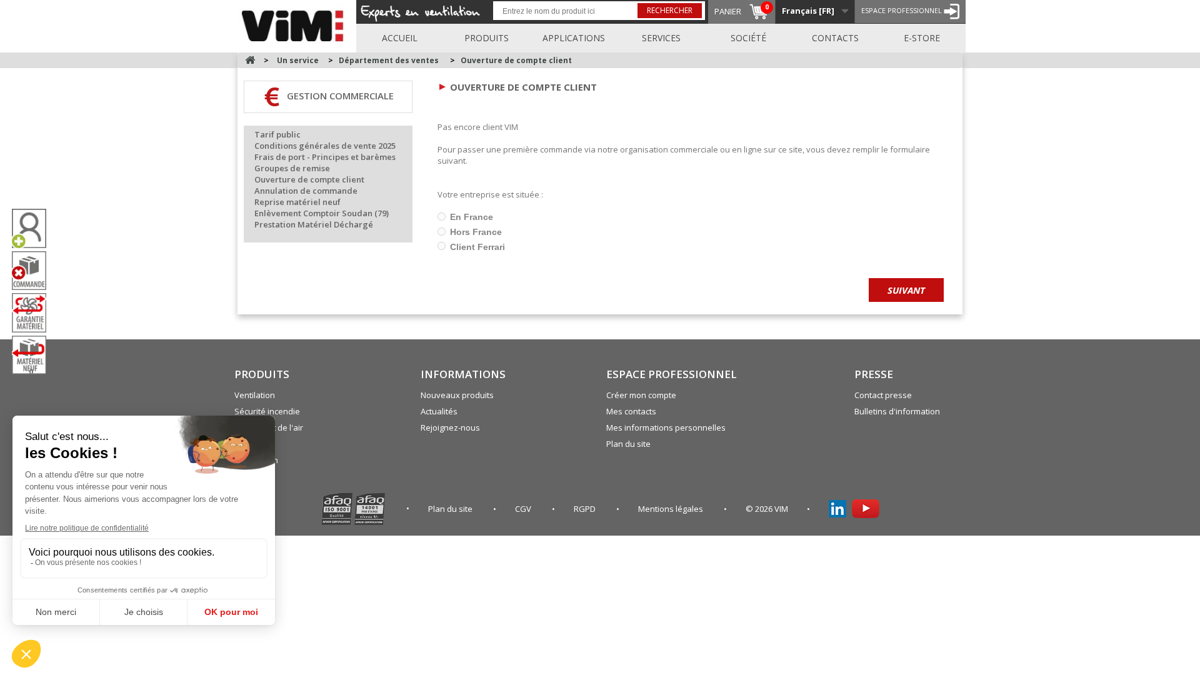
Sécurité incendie (267, 411)
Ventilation (254, 395)
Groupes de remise (292, 168)
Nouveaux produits (457, 395)
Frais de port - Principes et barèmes (325, 156)
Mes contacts (631, 411)
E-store (922, 38)
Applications (573, 38)
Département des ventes (389, 60)
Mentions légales (671, 508)
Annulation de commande (306, 190)
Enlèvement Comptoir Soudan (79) (321, 213)
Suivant (906, 290)
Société (748, 38)
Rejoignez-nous (450, 427)
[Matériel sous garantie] (34, 312)
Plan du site (628, 443)
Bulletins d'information (897, 411)
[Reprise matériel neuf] (34, 355)
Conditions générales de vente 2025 (325, 145)
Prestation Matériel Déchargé (313, 224)
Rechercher (669, 10)
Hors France (475, 232)
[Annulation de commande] (34, 271)
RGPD (586, 508)
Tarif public (277, 134)
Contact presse (883, 395)
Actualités (439, 411)
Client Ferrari (476, 247)
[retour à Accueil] (250, 60)
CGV (524, 508)
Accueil (400, 38)
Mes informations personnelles (666, 427)
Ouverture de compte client (516, 60)
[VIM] (295, 24)
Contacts (835, 38)
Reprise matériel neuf (297, 202)
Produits (486, 38)
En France (470, 217)
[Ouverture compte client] (34, 228)
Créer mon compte (641, 395)
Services (661, 38)
